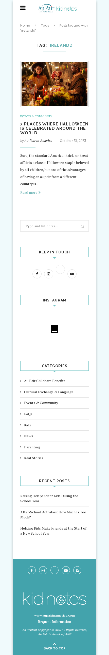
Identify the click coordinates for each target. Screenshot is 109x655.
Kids (27, 425)
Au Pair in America (38, 140)
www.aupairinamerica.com (54, 615)
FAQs (28, 413)
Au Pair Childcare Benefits (44, 380)
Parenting (32, 447)
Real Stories (33, 457)
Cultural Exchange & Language (48, 391)
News (28, 435)
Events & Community (36, 116)
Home (25, 25)
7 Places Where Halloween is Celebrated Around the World (54, 128)
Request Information (54, 621)
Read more (28, 192)
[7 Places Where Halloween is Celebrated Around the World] (54, 84)
